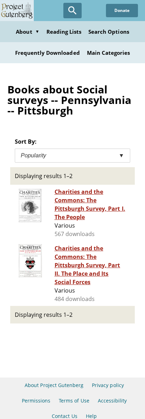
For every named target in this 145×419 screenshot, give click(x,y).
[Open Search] (72, 10)
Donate (122, 10)
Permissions (36, 400)
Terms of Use (74, 400)
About (27, 31)
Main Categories (108, 52)
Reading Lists (64, 31)
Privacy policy (108, 385)
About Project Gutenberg (54, 385)
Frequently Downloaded (47, 52)
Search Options (108, 31)
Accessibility (112, 400)
